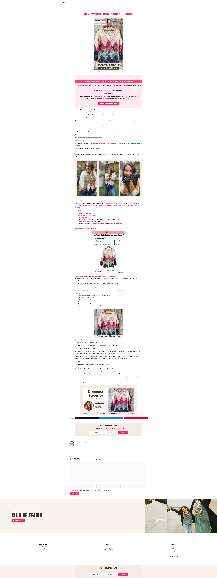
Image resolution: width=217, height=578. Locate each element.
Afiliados (173, 558)
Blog (118, 2)
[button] (76, 178)
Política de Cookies (173, 553)
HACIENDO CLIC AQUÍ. (122, 290)
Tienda (122, 2)
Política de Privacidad (174, 556)
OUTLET (102, 2)
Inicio (97, 2)
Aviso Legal (174, 554)
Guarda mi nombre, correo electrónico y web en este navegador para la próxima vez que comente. (90, 490)
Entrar (151, 2)
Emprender (134, 2)
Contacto (146, 2)
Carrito (140, 2)
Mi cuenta (173, 551)
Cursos (127, 2)
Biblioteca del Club (110, 2)
